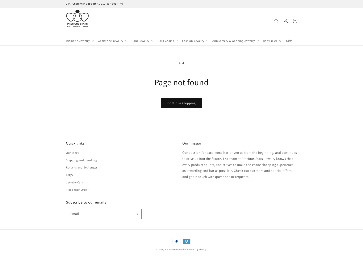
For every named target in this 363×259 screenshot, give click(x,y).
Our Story (72, 153)
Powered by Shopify (197, 249)
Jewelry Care (74, 182)
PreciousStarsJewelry (175, 249)
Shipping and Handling (81, 160)
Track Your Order (77, 190)
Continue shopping (181, 103)
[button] (79, 40)
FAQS (69, 175)
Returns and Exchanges (82, 167)
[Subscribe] (136, 214)
